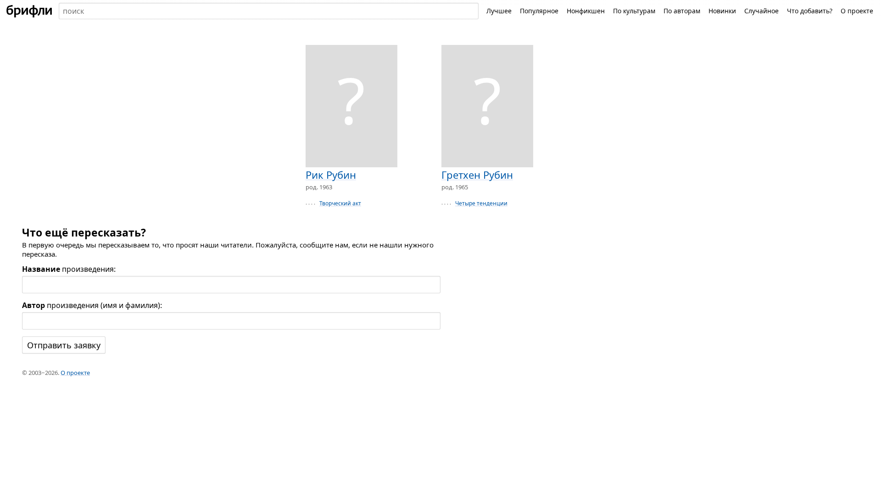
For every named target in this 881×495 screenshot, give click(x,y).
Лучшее (499, 10)
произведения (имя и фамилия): (92, 305)
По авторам (682, 10)
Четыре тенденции (481, 203)
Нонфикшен (586, 10)
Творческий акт (340, 203)
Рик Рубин (331, 175)
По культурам (634, 10)
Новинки (722, 10)
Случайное (761, 10)
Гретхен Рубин (477, 175)
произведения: (69, 269)
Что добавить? (809, 10)
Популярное (539, 10)
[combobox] (269, 11)
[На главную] (29, 11)
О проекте (857, 10)
